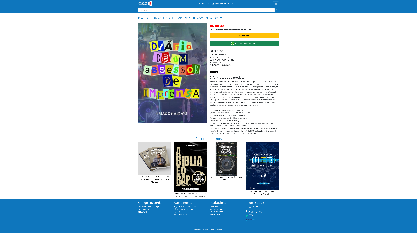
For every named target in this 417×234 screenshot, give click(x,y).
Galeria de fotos (216, 212)
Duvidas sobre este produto (246, 43)
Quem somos (215, 206)
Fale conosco (215, 214)
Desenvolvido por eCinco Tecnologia (208, 230)
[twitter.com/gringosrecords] (253, 206)
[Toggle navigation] (276, 3)
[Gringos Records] (145, 3)
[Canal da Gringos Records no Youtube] (257, 206)
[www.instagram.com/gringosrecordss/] (250, 206)
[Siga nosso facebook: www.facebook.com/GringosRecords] (246, 206)
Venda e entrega (216, 209)
